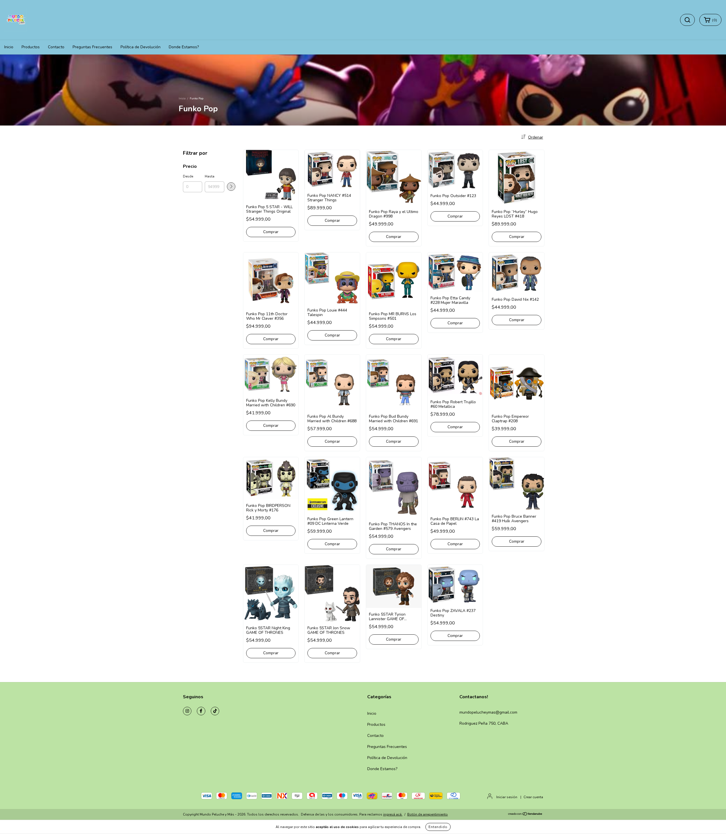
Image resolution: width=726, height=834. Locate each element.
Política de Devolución (141, 47)
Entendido (438, 827)
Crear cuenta (533, 797)
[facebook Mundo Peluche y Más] (201, 711)
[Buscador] (687, 20)
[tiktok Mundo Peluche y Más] (215, 711)
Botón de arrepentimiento (427, 814)
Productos (31, 47)
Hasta (209, 176)
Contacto (56, 47)
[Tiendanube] (525, 814)
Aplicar (231, 186)
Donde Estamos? (184, 47)
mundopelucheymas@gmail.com (488, 712)
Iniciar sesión (506, 797)
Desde (188, 176)
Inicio (8, 47)
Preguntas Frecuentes (92, 47)
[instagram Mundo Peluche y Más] (187, 711)
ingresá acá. (392, 814)
